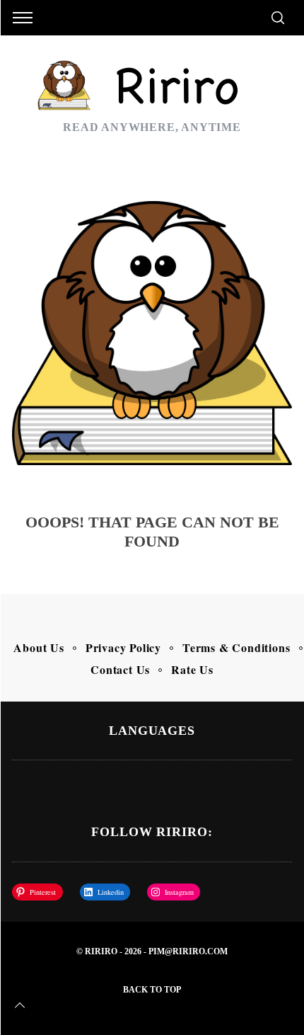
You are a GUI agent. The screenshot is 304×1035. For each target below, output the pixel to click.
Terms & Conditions (236, 647)
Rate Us (192, 669)
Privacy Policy (123, 647)
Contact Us (120, 669)
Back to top (152, 990)
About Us (38, 647)
